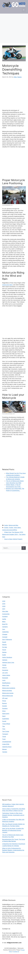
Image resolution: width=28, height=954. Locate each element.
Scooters (5, 708)
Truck (4, 739)
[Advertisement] (14, 28)
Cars (3, 629)
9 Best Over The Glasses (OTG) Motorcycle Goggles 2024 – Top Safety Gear (14, 534)
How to (4, 667)
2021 (3, 609)
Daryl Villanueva (7, 639)
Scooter (4, 706)
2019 (3, 603)
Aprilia (4, 619)
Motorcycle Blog (13, 525)
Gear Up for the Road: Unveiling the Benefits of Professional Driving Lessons (13, 830)
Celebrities (5, 632)
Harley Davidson (7, 657)
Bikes (3, 621)
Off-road (4, 698)
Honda (4, 665)
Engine (11, 527)
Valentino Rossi (6, 747)
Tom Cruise (5, 731)
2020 (3, 606)
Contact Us (16, 951)
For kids (4, 647)
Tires (3, 729)
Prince (4, 701)
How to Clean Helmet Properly (13, 539)
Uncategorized (6, 741)
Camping (5, 626)
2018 (3, 601)
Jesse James (6, 675)
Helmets (4, 660)
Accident (5, 616)
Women (4, 749)
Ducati (4, 642)
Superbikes (5, 718)
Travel (4, 736)
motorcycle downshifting (9, 530)
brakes (6, 527)
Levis (3, 680)
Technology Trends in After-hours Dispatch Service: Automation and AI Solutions (13, 815)
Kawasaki (5, 678)
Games (4, 652)
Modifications (6, 683)
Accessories (5, 614)
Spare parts (5, 713)
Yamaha (4, 752)
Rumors (4, 703)
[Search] (24, 548)
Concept (4, 637)
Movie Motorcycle (7, 695)
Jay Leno (5, 672)
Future (4, 649)
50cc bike (5, 611)
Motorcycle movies (7, 693)
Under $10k (5, 744)
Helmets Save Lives (8, 662)
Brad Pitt (4, 624)
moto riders (17, 527)
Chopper (4, 634)
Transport (5, 734)
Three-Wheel (6, 724)
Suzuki (4, 721)
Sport (4, 716)
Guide (6, 525)
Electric (4, 644)
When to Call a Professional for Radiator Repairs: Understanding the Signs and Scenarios (13, 850)
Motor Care (5, 685)
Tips (3, 726)
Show (4, 711)
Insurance (5, 670)
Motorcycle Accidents (8, 688)
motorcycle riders (7, 285)
